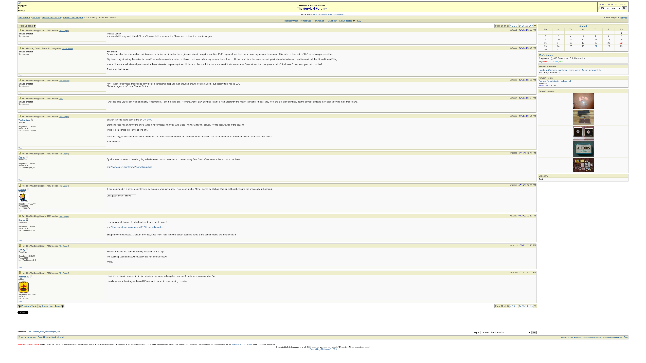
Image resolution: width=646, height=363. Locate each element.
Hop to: (477, 333)
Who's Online (546, 55)
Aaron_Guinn (581, 70)
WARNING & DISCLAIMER (241, 344)
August (583, 26)
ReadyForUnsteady (548, 70)
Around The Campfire (73, 17)
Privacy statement (27, 337)
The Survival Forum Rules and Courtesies (328, 14)
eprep (571, 70)
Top (20, 43)
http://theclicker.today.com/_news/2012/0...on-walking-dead (135, 227)
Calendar (332, 21)
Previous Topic (29, 306)
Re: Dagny (64, 31)
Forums (36, 17)
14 (520, 26)
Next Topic (55, 306)
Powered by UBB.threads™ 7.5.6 (323, 349)
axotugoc (563, 70)
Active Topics (345, 21)
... (517, 26)
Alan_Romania (33, 332)
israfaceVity (595, 70)
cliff (58, 332)
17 (530, 26)
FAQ (359, 21)
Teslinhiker (24, 120)
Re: (61, 99)
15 (523, 26)
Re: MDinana (67, 49)
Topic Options (25, 26)
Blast (42, 332)
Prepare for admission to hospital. (555, 81)
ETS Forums (24, 17)
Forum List (319, 21)
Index (44, 306)
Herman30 (24, 276)
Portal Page (305, 21)
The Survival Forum (51, 17)
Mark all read (57, 337)
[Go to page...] (535, 25)
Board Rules (44, 337)
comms (22, 189)
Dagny (22, 157)
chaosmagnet (50, 332)
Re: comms (64, 81)
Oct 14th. (147, 119)
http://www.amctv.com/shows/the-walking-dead (129, 167)
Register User (291, 21)
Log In (624, 17)
